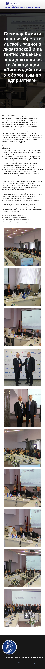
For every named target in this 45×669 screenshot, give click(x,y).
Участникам (37, 7)
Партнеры (27, 7)
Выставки (22, 7)
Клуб (17, 7)
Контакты (13, 7)
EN (38, 3)
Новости (7, 7)
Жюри (31, 7)
